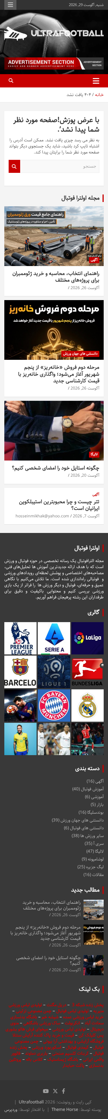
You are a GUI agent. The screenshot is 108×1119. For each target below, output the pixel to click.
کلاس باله (35, 1059)
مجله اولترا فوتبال (80, 198)
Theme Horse (65, 1109)
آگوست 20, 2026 (85, 475)
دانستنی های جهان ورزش (80, 353)
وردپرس (10, 1109)
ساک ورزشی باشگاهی (42, 1023)
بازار (100, 805)
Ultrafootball (31, 1102)
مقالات (98, 875)
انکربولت (72, 1023)
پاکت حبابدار (73, 1065)
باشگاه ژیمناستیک (62, 1059)
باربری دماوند (37, 1053)
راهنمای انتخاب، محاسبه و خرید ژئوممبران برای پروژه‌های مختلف (55, 277)
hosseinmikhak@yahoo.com (42, 516)
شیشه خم (50, 1017)
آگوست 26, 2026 (85, 288)
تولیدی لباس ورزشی (69, 1029)
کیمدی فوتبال (77, 1047)
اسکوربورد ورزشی (47, 1047)
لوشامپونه (96, 859)
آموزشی (97, 797)
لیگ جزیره (95, 867)
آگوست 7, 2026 (86, 516)
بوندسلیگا (95, 812)
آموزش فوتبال (92, 789)
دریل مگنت (56, 1005)
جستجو (14, 166)
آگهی (94, 260)
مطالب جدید (85, 890)
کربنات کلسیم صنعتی (71, 1053)
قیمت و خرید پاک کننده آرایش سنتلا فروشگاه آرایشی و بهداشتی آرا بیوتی (58, 1038)
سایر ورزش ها (92, 836)
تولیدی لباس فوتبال (72, 1011)
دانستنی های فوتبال (87, 828)
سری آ (98, 844)
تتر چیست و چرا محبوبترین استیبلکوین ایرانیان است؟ (59, 505)
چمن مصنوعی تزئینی (34, 1011)
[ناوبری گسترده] (96, 80)
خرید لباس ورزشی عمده (83, 1017)
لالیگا (94, 454)
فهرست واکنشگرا (10, 5)
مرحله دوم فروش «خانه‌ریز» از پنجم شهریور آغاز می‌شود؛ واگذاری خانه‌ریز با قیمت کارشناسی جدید (58, 374)
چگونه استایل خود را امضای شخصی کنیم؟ (55, 468)
